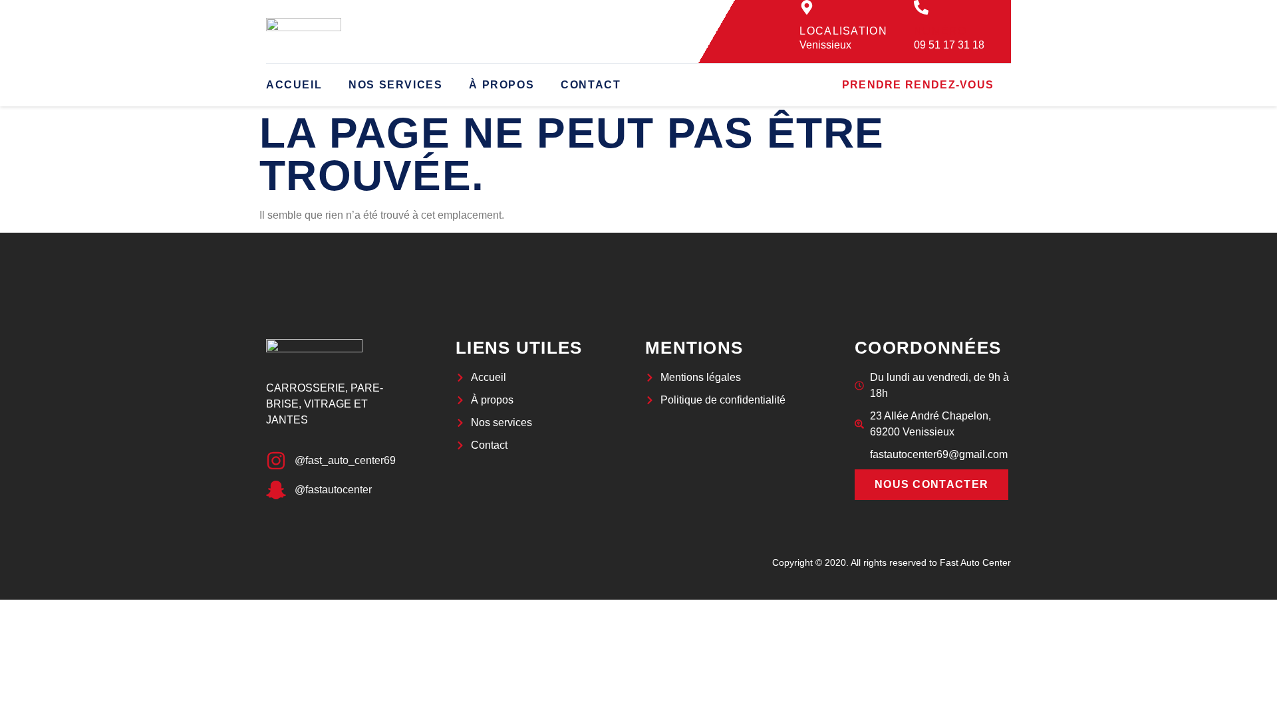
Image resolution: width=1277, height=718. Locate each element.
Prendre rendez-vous (918, 84)
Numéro (940, 31)
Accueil (294, 84)
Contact (591, 84)
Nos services (395, 84)
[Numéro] (921, 7)
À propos (501, 84)
